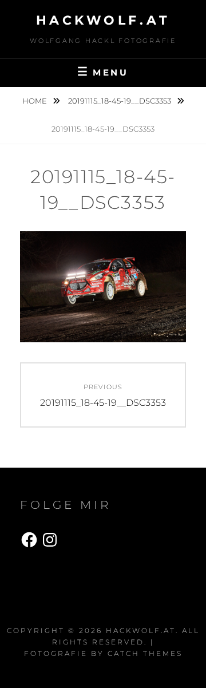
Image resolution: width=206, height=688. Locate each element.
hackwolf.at (103, 20)
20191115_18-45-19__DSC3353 (120, 100)
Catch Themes (145, 653)
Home (35, 100)
